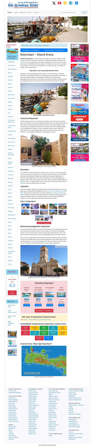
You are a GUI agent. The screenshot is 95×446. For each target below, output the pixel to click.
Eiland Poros (32, 426)
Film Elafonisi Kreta (11, 126)
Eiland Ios (31, 410)
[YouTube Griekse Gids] (59, 3)
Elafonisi (10, 109)
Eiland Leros (32, 421)
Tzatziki (71, 410)
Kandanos (10, 171)
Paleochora (11, 207)
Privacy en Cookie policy (76, 433)
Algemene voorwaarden (75, 437)
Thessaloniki (52, 430)
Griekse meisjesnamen (75, 399)
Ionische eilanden (13, 437)
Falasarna (10, 116)
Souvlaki (71, 412)
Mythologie (72, 396)
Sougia (10, 229)
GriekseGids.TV (73, 421)
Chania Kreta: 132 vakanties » (54, 50)
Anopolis (10, 80)
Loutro (10, 189)
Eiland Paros (12, 412)
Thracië (11, 432)
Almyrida (10, 76)
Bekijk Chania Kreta (11, 306)
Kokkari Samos (53, 408)
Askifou (10, 91)
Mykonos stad (53, 416)
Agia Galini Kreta (53, 391)
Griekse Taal (72, 392)
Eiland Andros (32, 396)
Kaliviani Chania (10, 163)
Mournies (10, 204)
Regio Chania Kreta (54, 399)
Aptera (10, 83)
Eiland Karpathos (13, 399)
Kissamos (10, 175)
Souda (9, 226)
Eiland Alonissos (33, 392)
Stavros (10, 237)
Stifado (71, 407)
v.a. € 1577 (26, 305)
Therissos (10, 240)
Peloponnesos (12, 426)
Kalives (10, 158)
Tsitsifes (10, 248)
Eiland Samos (12, 416)
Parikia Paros (52, 423)
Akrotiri (10, 72)
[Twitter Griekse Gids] (54, 3)
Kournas (10, 182)
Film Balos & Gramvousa (11, 121)
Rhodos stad (52, 426)
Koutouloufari (52, 412)
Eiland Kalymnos (33, 414)
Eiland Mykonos (13, 408)
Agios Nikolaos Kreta (54, 392)
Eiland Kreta (12, 405)
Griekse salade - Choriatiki (76, 405)
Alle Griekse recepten (75, 414)
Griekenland (25, 45)
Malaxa (10, 193)
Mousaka (71, 408)
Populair (15, 12)
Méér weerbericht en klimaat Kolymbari (40, 319)
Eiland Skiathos (13, 419)
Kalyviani (10, 167)
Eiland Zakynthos (13, 421)
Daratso (10, 102)
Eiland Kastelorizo (34, 416)
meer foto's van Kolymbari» (44, 223)
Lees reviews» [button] (12, 292)
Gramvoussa (11, 142)
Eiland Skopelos (33, 428)
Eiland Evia (32, 403)
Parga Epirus (52, 421)
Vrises (9, 264)
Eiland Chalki (32, 399)
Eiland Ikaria (32, 408)
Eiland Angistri (33, 398)
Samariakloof (11, 215)
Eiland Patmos (33, 425)
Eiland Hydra (32, 407)
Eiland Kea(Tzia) (33, 417)
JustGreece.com (73, 423)
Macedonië (12, 428)
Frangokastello (12, 131)
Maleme (10, 196)
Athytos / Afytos (53, 396)
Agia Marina (11, 62)
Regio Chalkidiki (53, 398)
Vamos (10, 257)
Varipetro (10, 260)
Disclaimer (72, 435)
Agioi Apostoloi (12, 69)
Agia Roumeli (11, 65)
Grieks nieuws (72, 394)
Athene (50, 394)
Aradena (10, 87)
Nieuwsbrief (72, 439)
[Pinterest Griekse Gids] (76, 3)
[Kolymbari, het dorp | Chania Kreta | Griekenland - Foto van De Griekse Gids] (34, 212)
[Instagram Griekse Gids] (65, 3)
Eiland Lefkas (12, 407)
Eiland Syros (32, 432)
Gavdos (10, 134)
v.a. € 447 (61, 305)
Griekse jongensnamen (75, 398)
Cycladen (11, 433)
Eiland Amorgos (33, 394)
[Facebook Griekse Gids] (71, 3)
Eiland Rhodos (13, 414)
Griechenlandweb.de (74, 426)
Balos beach (11, 94)
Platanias (22, 183)
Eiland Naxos (12, 410)
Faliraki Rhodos (53, 403)
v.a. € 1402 (49, 305)
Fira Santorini (52, 405)
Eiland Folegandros (34, 405)
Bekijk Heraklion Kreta (12, 311)
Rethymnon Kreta (53, 425)
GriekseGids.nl (73, 419)
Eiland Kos (11, 403)
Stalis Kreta (52, 428)
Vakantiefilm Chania (11, 252)
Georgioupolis (12, 138)
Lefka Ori (10, 185)
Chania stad (23, 62)
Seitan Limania (12, 218)
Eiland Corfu (12, 398)
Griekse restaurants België (76, 391)
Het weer (36, 12)
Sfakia (9, 222)
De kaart (29, 12)
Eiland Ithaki (32, 412)
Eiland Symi (32, 430)
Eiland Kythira (32, 419)
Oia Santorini (52, 407)
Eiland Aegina (32, 391)
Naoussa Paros (53, 417)
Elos (9, 113)
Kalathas (10, 149)
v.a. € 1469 (38, 305)
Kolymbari (10, 178)
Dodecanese (12, 435)
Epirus (10, 430)
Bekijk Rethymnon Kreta (11, 323)
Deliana (10, 105)
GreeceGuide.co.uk (74, 425)
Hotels (50, 435)
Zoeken (84, 12)
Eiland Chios (32, 401)
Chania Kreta (38, 45)
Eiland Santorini (13, 417)
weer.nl (26, 319)
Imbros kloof (11, 145)
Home (9, 12)
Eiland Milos (32, 423)
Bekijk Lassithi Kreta (12, 317)
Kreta (31, 45)
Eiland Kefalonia (13, 401)
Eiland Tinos (32, 433)
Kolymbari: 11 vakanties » (31, 50)
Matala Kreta (52, 414)
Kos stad (51, 410)
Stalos (9, 233)
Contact (71, 432)
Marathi (10, 200)
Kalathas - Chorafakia (11, 153)
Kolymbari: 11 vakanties (44, 311)
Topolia (10, 244)
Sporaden (11, 439)
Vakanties (23, 12)
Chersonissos (52, 401)
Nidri (50, 419)
